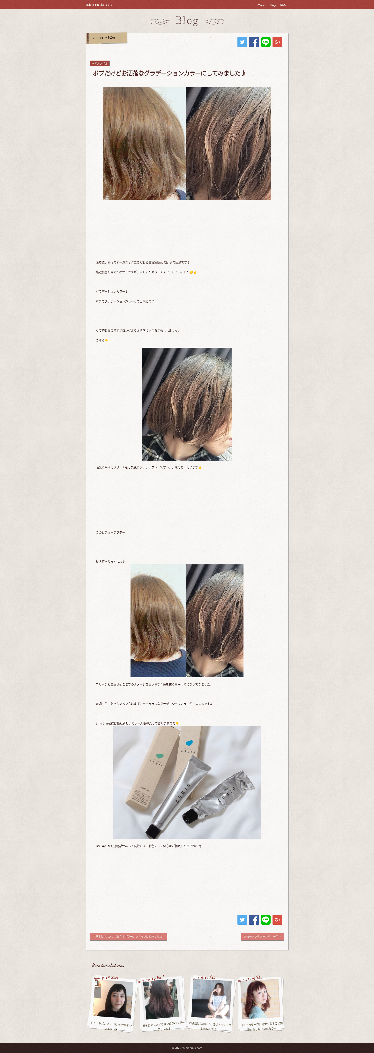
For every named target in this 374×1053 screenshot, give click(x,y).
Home (261, 5)
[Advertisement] (187, 231)
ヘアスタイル (100, 63)
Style (283, 5)
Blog (272, 5)
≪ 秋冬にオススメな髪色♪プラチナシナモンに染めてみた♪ (128, 936)
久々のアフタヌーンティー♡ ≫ (262, 936)
